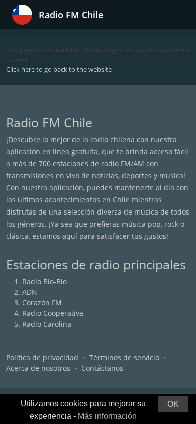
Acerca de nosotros (38, 368)
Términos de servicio (124, 357)
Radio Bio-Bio (44, 281)
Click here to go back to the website (59, 69)
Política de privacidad (42, 357)
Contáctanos (102, 368)
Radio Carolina (46, 324)
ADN (29, 292)
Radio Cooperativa (52, 313)
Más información (107, 416)
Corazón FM (42, 302)
